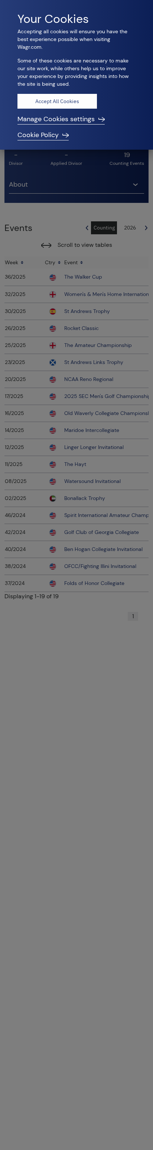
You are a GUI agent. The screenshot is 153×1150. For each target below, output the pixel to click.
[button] (76, 119)
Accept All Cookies (57, 101)
